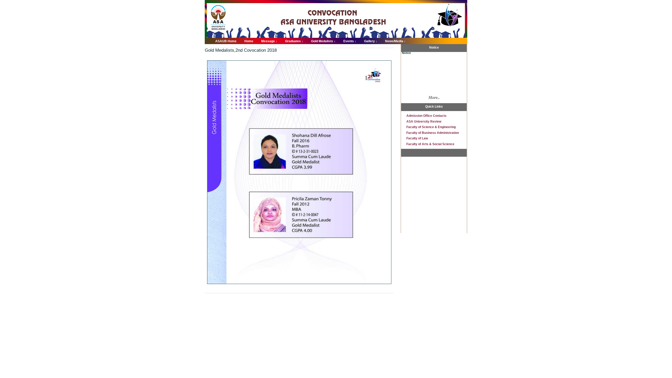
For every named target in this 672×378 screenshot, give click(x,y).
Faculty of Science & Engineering (431, 127)
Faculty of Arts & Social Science (430, 144)
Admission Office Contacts (426, 116)
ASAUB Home (226, 41)
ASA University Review (423, 121)
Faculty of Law (417, 138)
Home (248, 41)
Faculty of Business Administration (432, 133)
